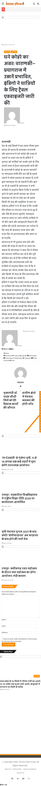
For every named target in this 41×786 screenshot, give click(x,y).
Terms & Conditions (29, 769)
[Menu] (3, 4)
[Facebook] (1, 785)
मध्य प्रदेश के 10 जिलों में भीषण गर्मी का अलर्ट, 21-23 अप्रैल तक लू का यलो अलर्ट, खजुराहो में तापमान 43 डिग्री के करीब (20, 684)
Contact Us (20, 773)
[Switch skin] (34, 4)
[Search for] (38, 4)
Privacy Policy (17, 769)
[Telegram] (6, 785)
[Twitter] (3, 785)
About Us (8, 769)
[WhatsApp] (4, 785)
